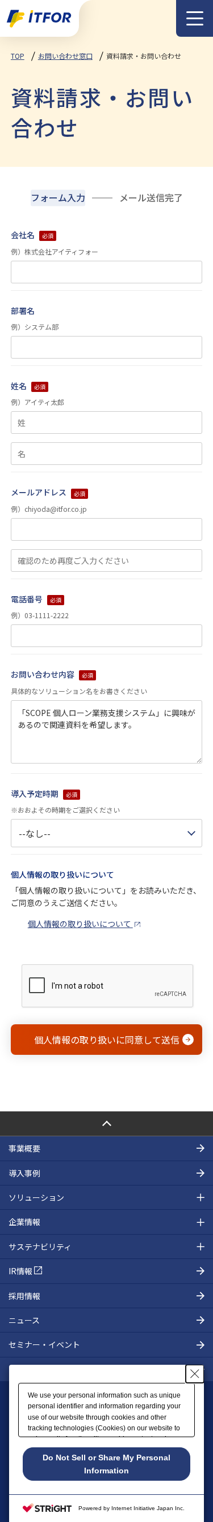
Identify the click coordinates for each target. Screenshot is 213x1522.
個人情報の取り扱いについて (80, 923)
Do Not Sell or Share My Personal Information (106, 1463)
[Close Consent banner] (195, 1374)
